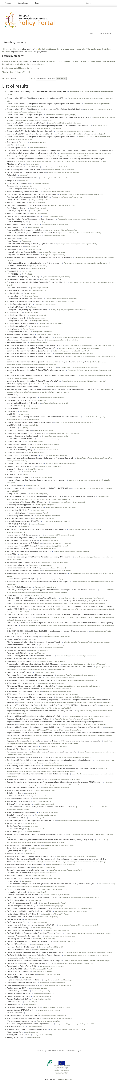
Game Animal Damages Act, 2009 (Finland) (23, 277)
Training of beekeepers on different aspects (23, 985)
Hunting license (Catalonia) (17, 326)
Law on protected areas (15, 453)
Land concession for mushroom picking (21, 398)
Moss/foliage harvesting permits (19, 505)
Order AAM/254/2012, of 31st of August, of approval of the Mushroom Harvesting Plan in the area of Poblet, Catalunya (51, 590)
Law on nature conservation (17, 447)
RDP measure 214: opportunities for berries (23, 692)
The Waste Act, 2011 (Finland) (18, 969)
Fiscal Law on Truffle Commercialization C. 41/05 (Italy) (27, 197)
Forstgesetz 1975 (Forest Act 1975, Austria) (23, 255)
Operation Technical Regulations (19, 587)
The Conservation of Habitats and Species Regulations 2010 (29, 911)
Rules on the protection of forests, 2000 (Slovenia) (25, 779)
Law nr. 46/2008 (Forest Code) (18, 431)
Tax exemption (12, 881)
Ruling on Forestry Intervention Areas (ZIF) (22, 788)
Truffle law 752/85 (13, 1002)
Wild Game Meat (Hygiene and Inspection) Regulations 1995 (29, 1024)
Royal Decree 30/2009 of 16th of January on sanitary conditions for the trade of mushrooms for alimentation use (48, 760)
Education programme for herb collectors (22, 167)
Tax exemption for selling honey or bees (21, 889)
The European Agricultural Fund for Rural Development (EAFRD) (30, 925)
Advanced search (105, 33)
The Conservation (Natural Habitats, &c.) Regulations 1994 (28, 908)
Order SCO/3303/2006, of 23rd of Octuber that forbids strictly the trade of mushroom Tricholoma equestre (46, 631)
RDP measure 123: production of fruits (21, 683)
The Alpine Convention (15, 900)
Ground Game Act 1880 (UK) (17, 290)
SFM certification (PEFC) (16, 818)
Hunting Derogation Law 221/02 (19, 304)
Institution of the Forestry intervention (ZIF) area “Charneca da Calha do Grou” (36, 356)
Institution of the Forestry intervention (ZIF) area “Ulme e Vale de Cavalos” (34, 345)
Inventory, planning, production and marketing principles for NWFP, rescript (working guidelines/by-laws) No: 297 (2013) (51, 389)
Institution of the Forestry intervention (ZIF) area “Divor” (28, 351)
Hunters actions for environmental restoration (24, 301)
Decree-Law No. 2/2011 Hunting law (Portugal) (24, 115)
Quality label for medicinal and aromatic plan (24, 678)
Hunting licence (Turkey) (16, 318)
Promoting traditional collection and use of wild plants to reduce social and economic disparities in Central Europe (49, 667)
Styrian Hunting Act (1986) (16, 848)
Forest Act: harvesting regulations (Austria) (23, 216)
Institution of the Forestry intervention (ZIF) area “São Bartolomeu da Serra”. (35, 370)
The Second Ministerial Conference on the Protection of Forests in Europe (34, 952)
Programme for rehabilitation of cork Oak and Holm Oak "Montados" (32, 664)
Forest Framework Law (15, 227)
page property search (19, 52)
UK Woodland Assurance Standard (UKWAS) (23, 1007)
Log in (79, 1051)
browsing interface (30, 49)
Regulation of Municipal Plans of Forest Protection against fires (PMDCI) (33, 716)
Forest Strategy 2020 (14, 247)
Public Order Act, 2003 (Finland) (19, 672)
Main (91, 33)
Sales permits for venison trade (18, 790)
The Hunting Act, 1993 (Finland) (18, 939)
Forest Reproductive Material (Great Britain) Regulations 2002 (30, 244)
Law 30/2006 (11, 414)
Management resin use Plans (17, 477)
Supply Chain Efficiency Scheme (18, 867)
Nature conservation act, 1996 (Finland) (21, 568)
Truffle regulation (13, 1005)
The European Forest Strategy (18, 928)
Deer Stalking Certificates (16, 148)
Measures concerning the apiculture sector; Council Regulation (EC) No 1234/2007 (37, 488)
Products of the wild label (16, 659)
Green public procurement (17, 288)
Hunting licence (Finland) (16, 315)
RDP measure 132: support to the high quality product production (31, 686)
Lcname (33, 61)
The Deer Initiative (14, 919)
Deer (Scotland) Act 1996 (16, 142)
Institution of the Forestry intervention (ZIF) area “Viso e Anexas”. (31, 367)
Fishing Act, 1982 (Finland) (16, 200)
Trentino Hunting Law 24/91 (17, 991)
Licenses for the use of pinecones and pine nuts (24, 464)
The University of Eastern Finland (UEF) (21, 966)
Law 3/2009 (11, 411)
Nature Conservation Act (16, 565)
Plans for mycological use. (16, 650)
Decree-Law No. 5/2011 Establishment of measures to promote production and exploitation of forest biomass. (47, 126)
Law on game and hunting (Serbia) (19, 444)
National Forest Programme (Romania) (21, 540)
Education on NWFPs (14, 164)
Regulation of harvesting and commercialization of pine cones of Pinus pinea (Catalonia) (39, 711)
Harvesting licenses (14, 296)
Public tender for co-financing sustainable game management (30, 675)
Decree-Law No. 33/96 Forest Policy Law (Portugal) (26, 123)
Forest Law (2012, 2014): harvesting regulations (24, 230)
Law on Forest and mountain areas (19, 439)
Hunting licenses (13, 329)
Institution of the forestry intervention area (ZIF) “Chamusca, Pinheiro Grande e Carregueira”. (41, 376)
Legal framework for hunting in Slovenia (22, 455)
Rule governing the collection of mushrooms (23, 766)
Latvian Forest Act (13, 406)
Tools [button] (37, 3)
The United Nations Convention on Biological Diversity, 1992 (29, 963)
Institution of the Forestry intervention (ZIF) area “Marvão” (29, 354)
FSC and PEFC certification (16, 266)
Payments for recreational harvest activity (22, 637)
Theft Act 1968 (12, 977)
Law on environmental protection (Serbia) (22, 436)
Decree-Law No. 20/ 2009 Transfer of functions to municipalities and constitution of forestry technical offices (47, 117)
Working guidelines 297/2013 (18, 1035)
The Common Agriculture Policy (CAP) (21, 906)
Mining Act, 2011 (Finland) (17, 494)
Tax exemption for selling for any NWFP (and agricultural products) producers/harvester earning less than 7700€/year (50, 884)
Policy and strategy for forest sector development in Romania (29, 656)
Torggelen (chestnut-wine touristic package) (23, 980)
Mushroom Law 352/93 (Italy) (18, 510)
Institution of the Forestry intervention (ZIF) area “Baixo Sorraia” (31, 348)
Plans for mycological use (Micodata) (20, 648)
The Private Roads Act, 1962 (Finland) (21, 947)
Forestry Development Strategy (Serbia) (21, 252)
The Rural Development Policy (18, 950)
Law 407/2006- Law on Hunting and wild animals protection (29, 422)
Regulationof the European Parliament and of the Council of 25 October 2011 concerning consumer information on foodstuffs (53, 741)
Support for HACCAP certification (19, 873)
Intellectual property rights (17, 384)
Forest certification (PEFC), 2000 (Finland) (22, 225)
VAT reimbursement (14, 1013)
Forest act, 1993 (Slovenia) (17, 211)
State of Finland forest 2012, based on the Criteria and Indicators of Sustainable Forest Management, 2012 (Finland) (50, 840)
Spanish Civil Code (13, 823)
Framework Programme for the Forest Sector (23, 936)
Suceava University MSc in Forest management (24, 865)
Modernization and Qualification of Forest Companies (27, 502)
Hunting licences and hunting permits (21, 323)
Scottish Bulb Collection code (17, 796)
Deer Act (10, 145)
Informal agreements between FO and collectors (25, 340)
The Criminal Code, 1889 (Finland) (19, 917)
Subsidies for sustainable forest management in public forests (29, 856)
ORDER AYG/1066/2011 (15, 595)
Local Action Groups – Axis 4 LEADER (20, 466)
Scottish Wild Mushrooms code (18, 804)
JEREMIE (10, 395)
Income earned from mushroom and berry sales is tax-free (28, 337)
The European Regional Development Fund (23, 930)
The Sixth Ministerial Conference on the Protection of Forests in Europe (33, 955)
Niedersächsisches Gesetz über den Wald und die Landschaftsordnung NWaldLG (36, 573)
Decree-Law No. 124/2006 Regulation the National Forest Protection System (36, 92)
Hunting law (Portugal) (15, 307)
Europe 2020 (11, 181)
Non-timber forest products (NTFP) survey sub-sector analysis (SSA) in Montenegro (37, 582)
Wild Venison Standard (15, 1027)
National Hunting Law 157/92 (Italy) (20, 549)
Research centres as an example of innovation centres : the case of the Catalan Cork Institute (41, 752)
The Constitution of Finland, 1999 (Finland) (22, 914)
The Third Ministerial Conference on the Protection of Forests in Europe (33, 961)
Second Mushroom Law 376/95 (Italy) (21, 812)
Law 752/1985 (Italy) (14, 425)
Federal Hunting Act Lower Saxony (19, 189)
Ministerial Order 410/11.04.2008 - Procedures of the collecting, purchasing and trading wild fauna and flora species (50, 496)
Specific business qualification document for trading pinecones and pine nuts (35, 834)
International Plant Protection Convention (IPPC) (25, 387)
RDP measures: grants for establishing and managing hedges (29, 697)
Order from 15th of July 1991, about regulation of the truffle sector (32, 598)
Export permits (12, 186)
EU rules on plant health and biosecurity (21, 178)
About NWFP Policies (56, 1051)
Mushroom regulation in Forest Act (20, 516)
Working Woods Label (15, 1038)
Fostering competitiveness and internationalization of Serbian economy (33, 263)
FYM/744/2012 (12, 274)
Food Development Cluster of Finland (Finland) (24, 205)
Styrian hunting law (14, 851)
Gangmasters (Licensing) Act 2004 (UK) (21, 280)
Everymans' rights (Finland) (17, 183)
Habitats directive (13, 293)
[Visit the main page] (33, 20)
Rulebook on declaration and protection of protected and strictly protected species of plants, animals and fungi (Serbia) (51, 768)
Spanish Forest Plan (14, 826)
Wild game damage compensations (20, 1021)
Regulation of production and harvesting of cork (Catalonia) (29, 719)
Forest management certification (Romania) (23, 236)
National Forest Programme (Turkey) (20, 538)
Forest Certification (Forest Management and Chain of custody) (30, 219)
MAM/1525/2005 (13, 472)
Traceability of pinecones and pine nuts (21, 983)
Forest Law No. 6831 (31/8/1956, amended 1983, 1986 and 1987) (31, 233)
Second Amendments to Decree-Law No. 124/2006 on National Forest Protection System (39, 807)
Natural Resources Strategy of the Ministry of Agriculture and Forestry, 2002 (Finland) (38, 557)
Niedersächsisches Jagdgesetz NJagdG (21, 579)
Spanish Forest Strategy (15, 829)
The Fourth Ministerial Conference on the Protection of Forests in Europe (34, 933)
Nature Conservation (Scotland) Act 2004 (22, 562)
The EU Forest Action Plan (16, 922)
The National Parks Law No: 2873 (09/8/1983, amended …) (28, 941)
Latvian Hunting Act (14, 409)
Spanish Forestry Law (14, 832)
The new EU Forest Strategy (17, 944)
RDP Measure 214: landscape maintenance (23, 689)
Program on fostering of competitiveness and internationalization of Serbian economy (38, 258)
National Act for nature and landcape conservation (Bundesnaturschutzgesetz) (36, 529)
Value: (33, 79)
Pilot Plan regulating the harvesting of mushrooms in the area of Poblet (33, 642)
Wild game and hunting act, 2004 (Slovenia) (23, 1018)
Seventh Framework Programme (19, 815)
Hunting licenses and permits (17, 332)
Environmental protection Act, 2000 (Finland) (23, 170)
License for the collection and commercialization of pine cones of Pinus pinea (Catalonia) (40, 458)
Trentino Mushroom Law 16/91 (18, 994)
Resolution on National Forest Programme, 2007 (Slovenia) (28, 757)
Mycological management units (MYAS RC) (23, 521)
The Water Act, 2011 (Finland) (18, 972)
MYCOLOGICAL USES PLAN (17, 524)
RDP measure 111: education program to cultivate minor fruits (30, 681)
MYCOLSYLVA (12, 527)
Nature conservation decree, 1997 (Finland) (23, 571)
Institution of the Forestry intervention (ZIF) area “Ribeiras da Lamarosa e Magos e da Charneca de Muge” (46, 362)
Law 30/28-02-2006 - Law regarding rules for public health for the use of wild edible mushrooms (42, 417)
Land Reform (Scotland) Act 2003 (19, 400)
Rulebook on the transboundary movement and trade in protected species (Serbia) (37, 774)
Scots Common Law (14, 793)
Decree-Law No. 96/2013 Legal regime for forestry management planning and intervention (40, 137)
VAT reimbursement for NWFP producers (22, 1016)
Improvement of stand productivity (20, 334)
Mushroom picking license (16, 513)
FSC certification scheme (16, 269)
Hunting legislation (14, 312)
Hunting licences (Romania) (17, 321)
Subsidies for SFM (13, 854)
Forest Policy (11, 238)
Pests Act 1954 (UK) (14, 639)
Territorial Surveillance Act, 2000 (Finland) (22, 895)
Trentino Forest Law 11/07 (16, 988)
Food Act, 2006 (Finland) (16, 203)
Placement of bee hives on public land (21, 645)
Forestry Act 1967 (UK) (15, 249)
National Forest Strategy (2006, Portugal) (22, 546)
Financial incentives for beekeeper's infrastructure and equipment (31, 194)
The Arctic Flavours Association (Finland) (22, 903)
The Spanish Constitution (16, 958)
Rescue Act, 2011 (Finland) (17, 749)
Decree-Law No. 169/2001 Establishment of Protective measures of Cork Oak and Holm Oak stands (43, 109)
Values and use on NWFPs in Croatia (20, 1010)
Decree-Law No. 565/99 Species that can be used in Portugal (29, 131)
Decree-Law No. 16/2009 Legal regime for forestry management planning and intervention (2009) (43, 104)
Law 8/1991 (11, 428)
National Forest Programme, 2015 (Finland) (23, 543)
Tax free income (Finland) (16, 892)
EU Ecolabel (11, 175)
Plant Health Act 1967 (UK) (17, 653)
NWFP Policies (50, 1080)
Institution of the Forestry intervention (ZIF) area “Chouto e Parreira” (32, 381)
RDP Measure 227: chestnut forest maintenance (24, 694)
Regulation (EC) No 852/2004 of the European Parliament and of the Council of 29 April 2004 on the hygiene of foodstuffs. (52, 705)
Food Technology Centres (16, 208)
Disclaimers (70, 1051)
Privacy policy (41, 1051)
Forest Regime (12, 241)
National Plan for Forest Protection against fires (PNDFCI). (28, 551)
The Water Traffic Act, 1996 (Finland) (20, 974)
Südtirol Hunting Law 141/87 (17, 876)
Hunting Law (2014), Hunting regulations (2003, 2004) (27, 310)
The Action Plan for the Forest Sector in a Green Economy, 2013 (30, 898)
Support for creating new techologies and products (25, 870)
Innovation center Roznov (16, 343)
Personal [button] (8, 3)
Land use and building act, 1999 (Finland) (22, 403)
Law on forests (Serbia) (15, 442)
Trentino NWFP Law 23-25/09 (18, 996)
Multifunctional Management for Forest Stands (24, 507)
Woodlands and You (14, 1032)
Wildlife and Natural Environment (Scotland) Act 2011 (27, 1029)
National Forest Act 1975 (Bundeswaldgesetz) (23, 535)
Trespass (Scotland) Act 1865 (17, 999)
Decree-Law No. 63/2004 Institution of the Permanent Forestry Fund (32, 134)
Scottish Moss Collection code (18, 799)
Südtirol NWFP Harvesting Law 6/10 (20, 878)
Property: (5, 79)
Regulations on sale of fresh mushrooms (22, 746)
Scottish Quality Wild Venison (17, 801)
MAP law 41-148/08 (14, 486)
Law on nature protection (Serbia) (19, 450)
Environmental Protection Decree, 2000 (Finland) (25, 172)
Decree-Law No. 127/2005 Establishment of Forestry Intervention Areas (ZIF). (35, 98)
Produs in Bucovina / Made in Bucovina (21, 661)
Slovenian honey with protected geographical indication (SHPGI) (30, 821)
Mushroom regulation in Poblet (18, 518)
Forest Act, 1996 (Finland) (16, 214)
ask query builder (40, 52)
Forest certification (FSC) (16, 222)
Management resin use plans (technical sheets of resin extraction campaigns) (35, 480)
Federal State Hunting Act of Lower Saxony (22, 192)
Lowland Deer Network (15, 469)
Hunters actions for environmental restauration (24, 299)
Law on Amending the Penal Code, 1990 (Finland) (25, 433)
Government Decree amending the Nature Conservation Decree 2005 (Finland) (36, 282)
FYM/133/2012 (12, 271)
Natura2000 (11, 554)
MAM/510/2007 (13, 475)
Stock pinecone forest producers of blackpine (23, 845)
